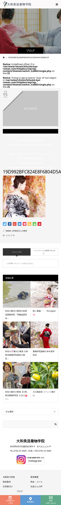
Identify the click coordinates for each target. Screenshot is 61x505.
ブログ (20, 491)
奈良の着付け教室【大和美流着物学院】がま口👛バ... (16, 395)
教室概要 (34, 477)
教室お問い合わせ (51, 501)
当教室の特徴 (9, 477)
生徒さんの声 (36, 486)
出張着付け (8, 486)
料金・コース (36, 481)
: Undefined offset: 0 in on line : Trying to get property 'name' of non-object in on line (30, 152)
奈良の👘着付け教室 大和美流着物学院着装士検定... (16, 355)
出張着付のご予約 (10, 501)
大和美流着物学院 (30, 440)
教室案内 (30, 502)
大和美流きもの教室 (19, 231)
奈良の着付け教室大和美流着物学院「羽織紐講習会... (16, 314)
